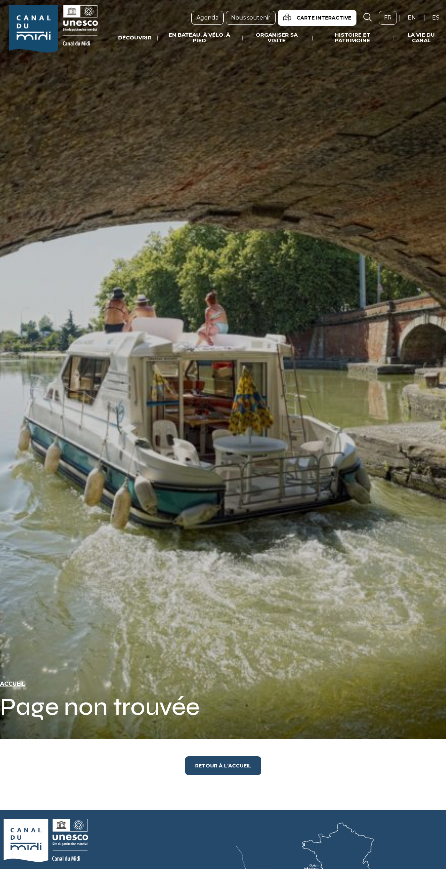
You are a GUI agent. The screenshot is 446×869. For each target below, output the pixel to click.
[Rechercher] (368, 17)
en (414, 17)
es (438, 17)
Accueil (12, 684)
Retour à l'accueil (223, 766)
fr (390, 17)
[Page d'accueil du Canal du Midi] (53, 29)
